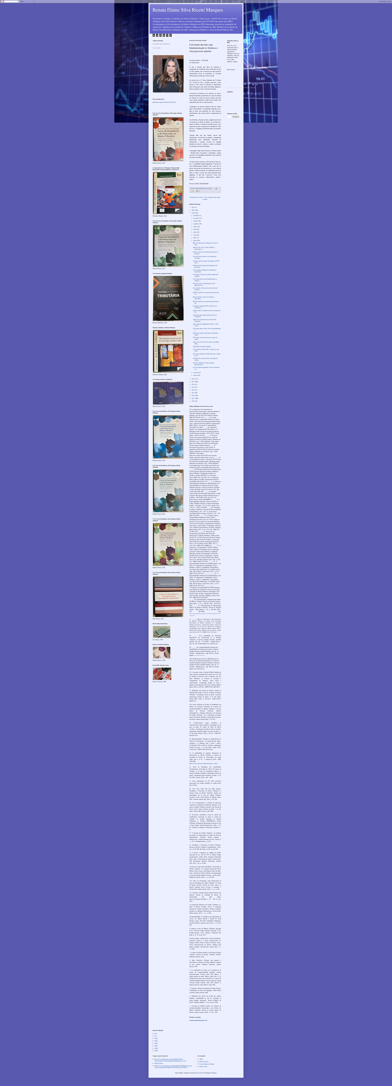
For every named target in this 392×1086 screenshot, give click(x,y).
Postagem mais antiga (214, 197)
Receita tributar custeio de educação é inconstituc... (204, 298)
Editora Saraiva (203, 1062)
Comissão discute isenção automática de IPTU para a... (206, 262)
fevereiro (196, 372)
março (195, 240)
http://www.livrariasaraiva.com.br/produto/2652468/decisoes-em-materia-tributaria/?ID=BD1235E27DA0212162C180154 (173, 1066)
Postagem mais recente (196, 197)
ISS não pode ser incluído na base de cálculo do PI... (206, 311)
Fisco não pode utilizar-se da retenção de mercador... (204, 257)
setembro (196, 224)
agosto (195, 226)
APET (201, 1059)
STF (155, 1034)
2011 (193, 398)
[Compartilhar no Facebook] (197, 191)
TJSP (156, 1038)
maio (195, 235)
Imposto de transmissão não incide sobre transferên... (204, 320)
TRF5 (156, 1051)
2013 (193, 393)
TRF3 (156, 1046)
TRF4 (156, 1048)
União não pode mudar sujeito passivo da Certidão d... (205, 316)
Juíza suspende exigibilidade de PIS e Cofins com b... (206, 325)
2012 (193, 395)
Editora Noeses (158, 1063)
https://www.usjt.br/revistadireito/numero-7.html (203, 763)
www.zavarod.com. (199, 655)
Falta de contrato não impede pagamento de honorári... (205, 253)
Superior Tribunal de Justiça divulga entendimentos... (203, 363)
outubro (195, 221)
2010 (193, 401)
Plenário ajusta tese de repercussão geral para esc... (206, 293)
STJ (155, 1036)
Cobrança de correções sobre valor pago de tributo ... (205, 359)
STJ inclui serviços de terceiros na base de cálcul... (205, 338)
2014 (193, 390)
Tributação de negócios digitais (202, 346)
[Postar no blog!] (193, 191)
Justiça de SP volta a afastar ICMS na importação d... (204, 248)
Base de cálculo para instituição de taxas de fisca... (205, 244)
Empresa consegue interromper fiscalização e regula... (206, 334)
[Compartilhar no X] (195, 191)
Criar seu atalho (156, 48)
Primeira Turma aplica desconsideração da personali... (205, 266)
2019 (193, 213)
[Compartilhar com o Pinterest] (199, 191)
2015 (193, 387)
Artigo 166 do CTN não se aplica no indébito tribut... (206, 343)
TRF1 (156, 1041)
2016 (193, 384)
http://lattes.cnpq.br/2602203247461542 (164, 102)
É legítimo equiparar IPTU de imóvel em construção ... (205, 307)
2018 (193, 379)
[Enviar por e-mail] (191, 191)
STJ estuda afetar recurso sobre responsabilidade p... (207, 329)
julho (195, 229)
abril (194, 238)
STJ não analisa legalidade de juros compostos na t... (206, 368)
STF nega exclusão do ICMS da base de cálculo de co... (206, 354)
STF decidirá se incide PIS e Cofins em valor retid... (206, 350)
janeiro (195, 375)
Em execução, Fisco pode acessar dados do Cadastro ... (205, 289)
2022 (193, 207)
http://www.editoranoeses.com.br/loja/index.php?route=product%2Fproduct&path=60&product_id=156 (170, 1060)
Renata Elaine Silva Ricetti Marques (188, 9)
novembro (196, 218)
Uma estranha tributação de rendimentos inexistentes (204, 271)
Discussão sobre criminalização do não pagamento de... (204, 284)
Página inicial (205, 198)
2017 (193, 382)
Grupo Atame (203, 1066)
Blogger (214, 1073)
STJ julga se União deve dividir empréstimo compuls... (205, 275)
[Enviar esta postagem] (215, 188)
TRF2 (156, 1043)
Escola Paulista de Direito (206, 1064)
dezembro (196, 215)
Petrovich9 (200, 1073)
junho (195, 232)
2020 (193, 210)
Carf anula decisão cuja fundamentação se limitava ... (205, 280)
